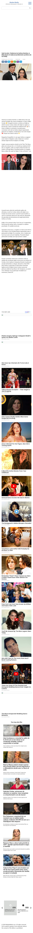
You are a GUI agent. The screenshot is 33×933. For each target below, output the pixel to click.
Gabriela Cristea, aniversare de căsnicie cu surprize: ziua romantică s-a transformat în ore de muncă (15, 793)
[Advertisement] (16, 31)
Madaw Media (14, 2)
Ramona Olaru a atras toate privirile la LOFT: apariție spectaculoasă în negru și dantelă (16, 844)
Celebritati (17, 59)
